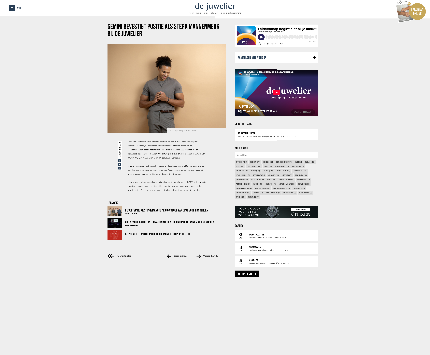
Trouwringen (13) (299, 188)
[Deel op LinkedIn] (119, 168)
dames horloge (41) (257, 180)
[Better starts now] (276, 212)
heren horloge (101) (243, 175)
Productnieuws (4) (289, 193)
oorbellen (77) (287, 175)
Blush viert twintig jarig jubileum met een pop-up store (158, 234)
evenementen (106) (299, 171)
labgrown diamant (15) (244, 188)
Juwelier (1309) (241, 162)
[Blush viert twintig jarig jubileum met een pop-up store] (115, 235)
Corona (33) (271, 180)
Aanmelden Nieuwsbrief (252, 57)
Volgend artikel (211, 256)
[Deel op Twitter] (119, 164)
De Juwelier (215, 6)
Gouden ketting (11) (243, 193)
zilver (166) (268, 166)
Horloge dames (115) (283, 171)
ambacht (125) (268, 171)
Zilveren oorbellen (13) (281, 188)
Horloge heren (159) (282, 166)
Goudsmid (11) (258, 193)
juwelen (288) (309, 162)
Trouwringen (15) (304, 184)
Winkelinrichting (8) (273, 193)
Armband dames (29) (243, 184)
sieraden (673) (255, 162)
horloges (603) (268, 162)
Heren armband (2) (305, 193)
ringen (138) (255, 171)
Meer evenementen (247, 273)
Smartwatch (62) (301, 175)
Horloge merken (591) (284, 162)
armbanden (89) (273, 175)
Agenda (239, 226)
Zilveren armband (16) (287, 184)
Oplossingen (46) (242, 180)
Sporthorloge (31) (303, 180)
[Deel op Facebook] (119, 160)
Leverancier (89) (259, 175)
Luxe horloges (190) (254, 166)
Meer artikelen (123, 256)
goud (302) (298, 162)
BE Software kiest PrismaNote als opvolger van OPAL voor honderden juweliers (166, 211)
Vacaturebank (243, 124)
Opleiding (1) (240, 197)
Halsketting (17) (270, 184)
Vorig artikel (180, 256)
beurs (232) (240, 166)
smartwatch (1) (253, 197)
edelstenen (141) (242, 171)
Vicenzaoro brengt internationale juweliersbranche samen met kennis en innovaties (169, 223)
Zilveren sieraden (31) (286, 180)
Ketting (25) (257, 184)
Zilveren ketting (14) (262, 188)
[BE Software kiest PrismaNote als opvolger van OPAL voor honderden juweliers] (115, 211)
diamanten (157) (298, 166)
